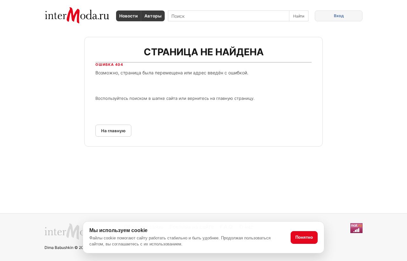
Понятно (304, 237)
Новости (128, 15)
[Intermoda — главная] (77, 15)
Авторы (153, 15)
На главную (113, 130)
